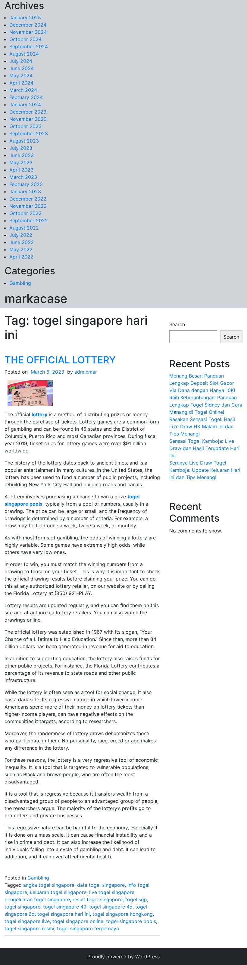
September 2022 (28, 220)
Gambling (20, 283)
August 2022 (24, 228)
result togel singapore (98, 899)
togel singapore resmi (29, 928)
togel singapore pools (131, 921)
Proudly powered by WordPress (123, 957)
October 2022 (25, 213)
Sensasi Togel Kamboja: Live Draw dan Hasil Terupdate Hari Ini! (204, 448)
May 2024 (21, 75)
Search (177, 324)
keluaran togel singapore (58, 892)
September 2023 (28, 133)
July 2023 (20, 148)
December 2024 (27, 25)
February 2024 (26, 97)
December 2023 (27, 112)
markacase (36, 298)
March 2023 (23, 177)
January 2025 (25, 17)
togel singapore (22, 907)
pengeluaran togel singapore (37, 899)
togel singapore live (27, 921)
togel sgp (136, 899)
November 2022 (28, 206)
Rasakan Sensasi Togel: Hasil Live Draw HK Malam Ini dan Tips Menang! (202, 426)
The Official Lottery (60, 360)
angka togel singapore (48, 885)
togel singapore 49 (64, 907)
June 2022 (21, 242)
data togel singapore (101, 885)
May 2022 (21, 249)
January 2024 (25, 104)
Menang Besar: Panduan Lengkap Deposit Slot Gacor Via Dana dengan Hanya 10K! (202, 383)
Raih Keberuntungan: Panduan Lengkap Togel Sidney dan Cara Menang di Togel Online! (205, 404)
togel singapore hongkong (122, 914)
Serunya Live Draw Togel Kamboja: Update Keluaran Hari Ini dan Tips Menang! (204, 470)
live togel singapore (111, 892)
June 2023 (21, 155)
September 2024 (28, 46)
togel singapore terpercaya (88, 928)
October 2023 (25, 126)
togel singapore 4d (111, 907)
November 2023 (28, 119)
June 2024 (21, 68)
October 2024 (25, 39)
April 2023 (21, 170)
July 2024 (20, 61)
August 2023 (24, 141)
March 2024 (23, 90)
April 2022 (21, 257)
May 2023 (21, 162)
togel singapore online (77, 921)
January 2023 (25, 191)
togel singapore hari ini (63, 914)
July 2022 (20, 235)
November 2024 (28, 32)
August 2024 (24, 54)
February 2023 (26, 184)
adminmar (85, 372)
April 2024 (21, 83)
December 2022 (27, 199)
